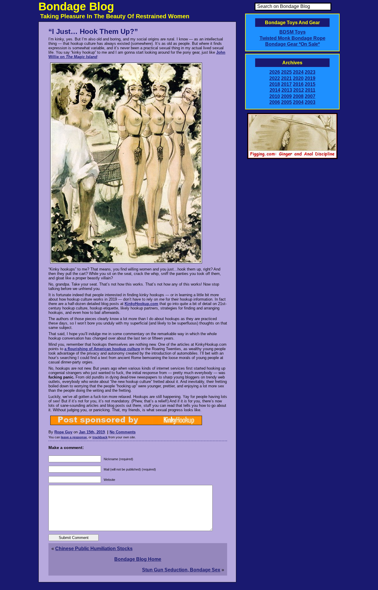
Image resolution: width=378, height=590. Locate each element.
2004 (298, 102)
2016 (298, 84)
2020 (298, 78)
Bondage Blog (76, 6)
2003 (310, 102)
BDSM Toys (292, 32)
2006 (274, 102)
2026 (274, 72)
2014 (275, 90)
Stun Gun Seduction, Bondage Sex (181, 569)
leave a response (74, 437)
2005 (286, 102)
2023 (310, 72)
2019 (310, 78)
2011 (310, 90)
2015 (310, 84)
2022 (274, 78)
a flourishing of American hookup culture (102, 349)
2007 (310, 96)
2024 (298, 72)
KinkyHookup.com (141, 303)
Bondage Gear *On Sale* (292, 44)
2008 (298, 96)
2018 (274, 84)
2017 (286, 84)
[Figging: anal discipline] (292, 157)
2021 (286, 78)
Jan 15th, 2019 (92, 432)
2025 (286, 72)
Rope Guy (63, 432)
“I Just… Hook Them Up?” (93, 31)
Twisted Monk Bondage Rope (292, 38)
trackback (99, 437)
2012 (298, 90)
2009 (286, 96)
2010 (274, 96)
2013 (286, 90)
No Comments (123, 432)
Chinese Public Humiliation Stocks (94, 548)
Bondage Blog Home (137, 559)
